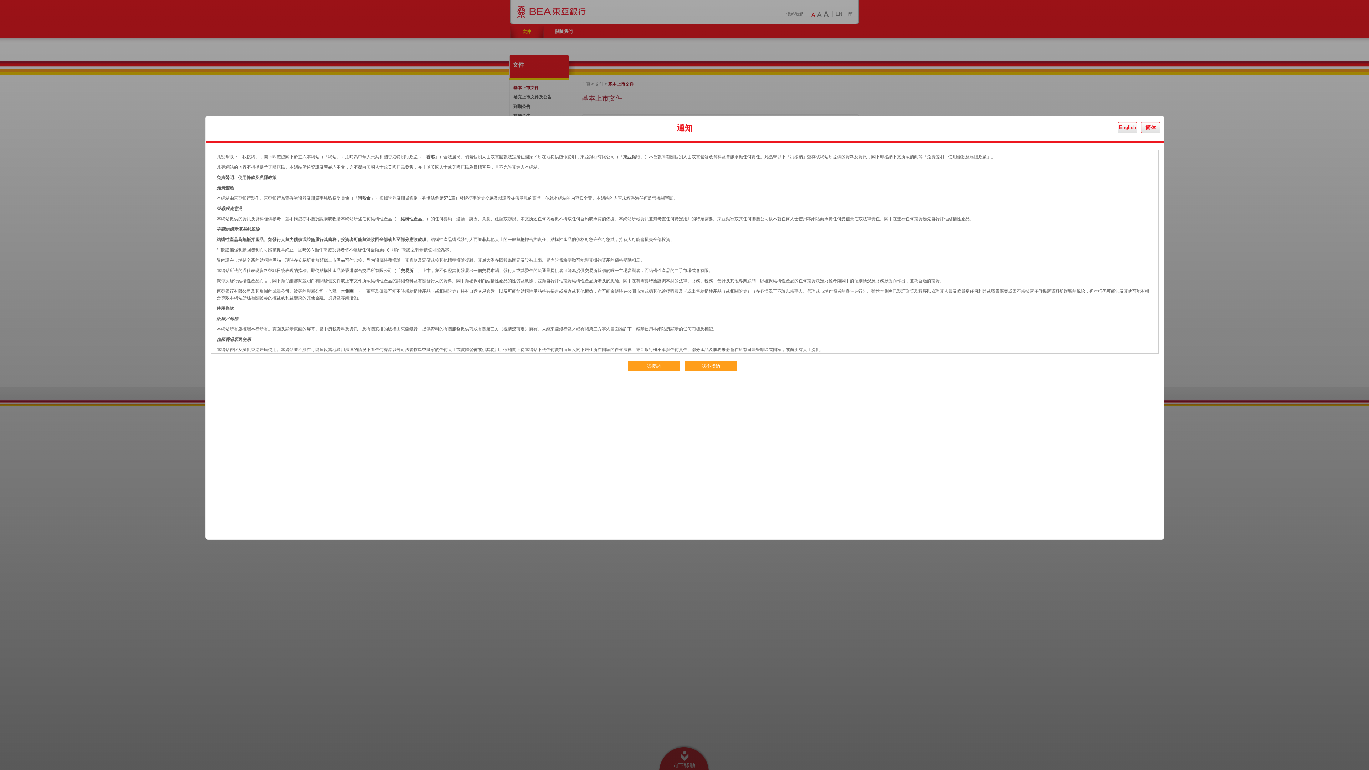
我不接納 (711, 366)
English (1127, 127)
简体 (1150, 127)
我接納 (654, 366)
